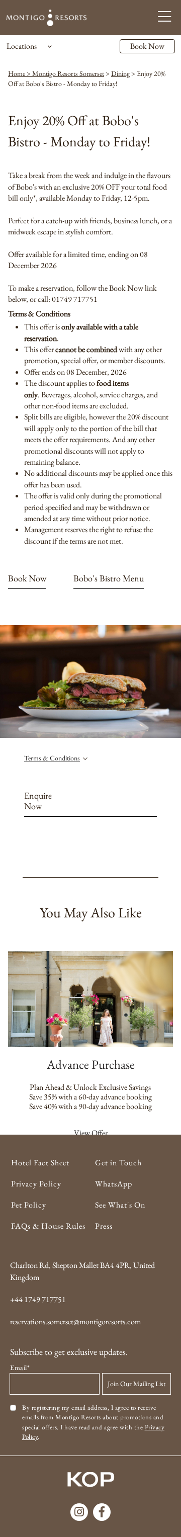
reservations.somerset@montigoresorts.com (75, 1321)
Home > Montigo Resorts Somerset (56, 73)
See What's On (120, 1205)
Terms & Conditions (52, 757)
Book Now (147, 46)
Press (104, 1226)
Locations (22, 46)
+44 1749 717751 (38, 1299)
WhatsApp (113, 1183)
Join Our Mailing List (136, 1383)
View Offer (91, 1133)
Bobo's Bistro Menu (108, 578)
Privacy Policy (36, 1183)
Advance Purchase (91, 1064)
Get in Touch (118, 1162)
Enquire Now (38, 801)
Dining (120, 73)
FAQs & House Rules (48, 1226)
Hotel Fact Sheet (40, 1162)
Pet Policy (28, 1205)
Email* (20, 1367)
